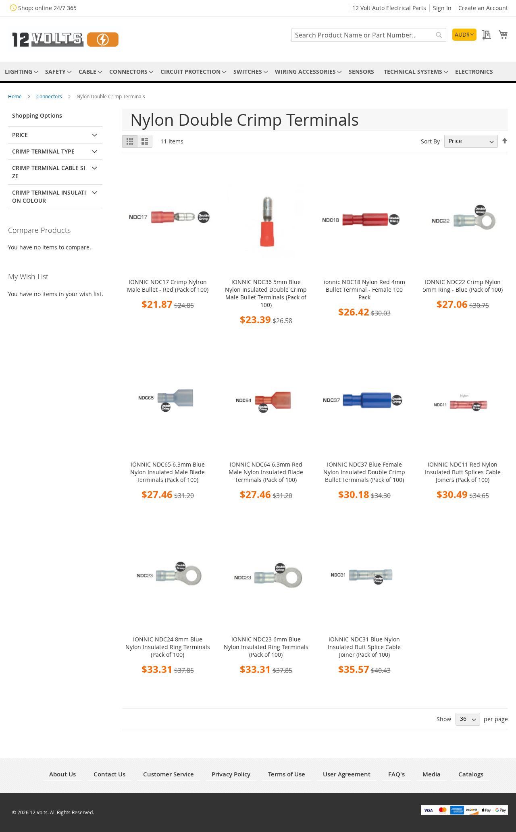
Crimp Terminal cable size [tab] (48, 172)
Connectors (49, 96)
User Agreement (346, 774)
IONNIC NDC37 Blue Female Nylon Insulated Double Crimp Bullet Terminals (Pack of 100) (364, 472)
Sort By (430, 141)
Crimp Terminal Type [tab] (43, 151)
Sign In (442, 8)
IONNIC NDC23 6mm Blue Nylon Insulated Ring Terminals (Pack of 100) (266, 646)
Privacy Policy (231, 774)
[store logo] (64, 38)
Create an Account (483, 8)
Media (431, 774)
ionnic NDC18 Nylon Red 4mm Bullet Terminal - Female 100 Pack (364, 289)
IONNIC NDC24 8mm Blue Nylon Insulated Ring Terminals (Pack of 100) (167, 646)
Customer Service (168, 774)
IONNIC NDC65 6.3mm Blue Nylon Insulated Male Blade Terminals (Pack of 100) (167, 472)
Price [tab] (20, 135)
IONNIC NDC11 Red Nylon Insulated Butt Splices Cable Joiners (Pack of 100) (463, 472)
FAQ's (396, 774)
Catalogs (470, 774)
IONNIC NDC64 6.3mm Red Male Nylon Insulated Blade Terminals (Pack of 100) (266, 472)
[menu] (258, 71)
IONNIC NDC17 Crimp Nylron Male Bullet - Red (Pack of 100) (167, 285)
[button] (464, 35)
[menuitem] (20, 71)
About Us (62, 774)
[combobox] (368, 35)
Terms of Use (286, 774)
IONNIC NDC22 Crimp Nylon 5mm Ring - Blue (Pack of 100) (463, 285)
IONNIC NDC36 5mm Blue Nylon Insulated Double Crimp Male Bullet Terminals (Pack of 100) (266, 293)
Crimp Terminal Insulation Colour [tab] (49, 196)
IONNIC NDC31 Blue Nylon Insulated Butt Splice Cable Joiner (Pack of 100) (364, 646)
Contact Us (109, 774)
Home (15, 96)
